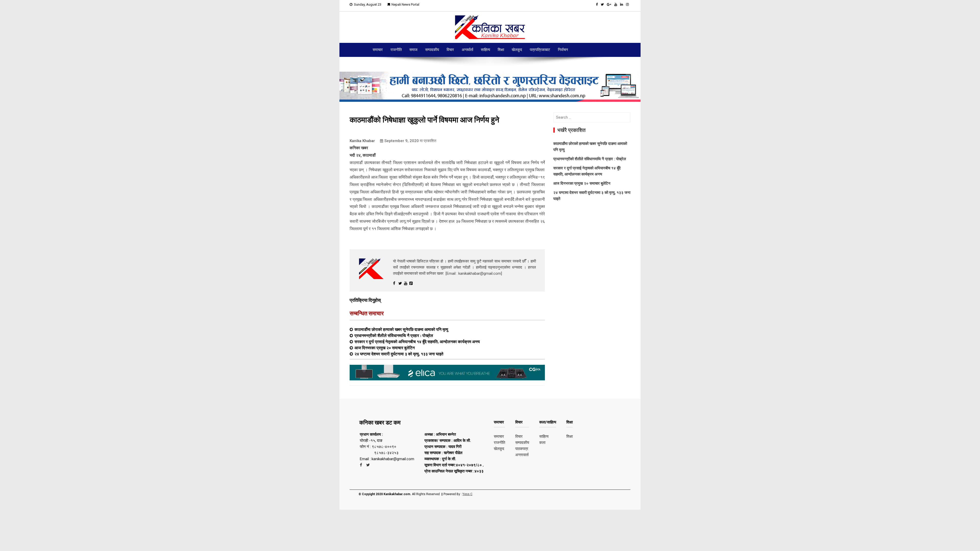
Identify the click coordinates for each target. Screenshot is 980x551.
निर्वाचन (563, 49)
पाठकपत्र (521, 448)
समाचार (378, 49)
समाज (413, 49)
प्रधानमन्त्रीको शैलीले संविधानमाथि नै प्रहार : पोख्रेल (393, 335)
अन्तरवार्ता (522, 455)
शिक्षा (501, 49)
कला (542, 442)
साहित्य (485, 49)
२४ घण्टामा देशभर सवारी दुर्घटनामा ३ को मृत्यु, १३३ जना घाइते (398, 354)
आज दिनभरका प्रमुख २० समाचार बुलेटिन (384, 348)
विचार (450, 49)
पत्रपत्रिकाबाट (540, 49)
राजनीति (396, 49)
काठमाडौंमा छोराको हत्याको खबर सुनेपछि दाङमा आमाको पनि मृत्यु (401, 329)
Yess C (467, 494)
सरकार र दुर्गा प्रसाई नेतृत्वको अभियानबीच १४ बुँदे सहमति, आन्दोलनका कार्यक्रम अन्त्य (417, 342)
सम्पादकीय (432, 49)
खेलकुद (517, 49)
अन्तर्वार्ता (467, 49)
